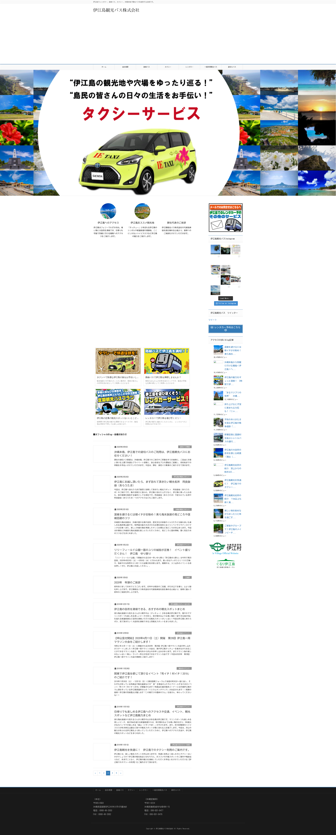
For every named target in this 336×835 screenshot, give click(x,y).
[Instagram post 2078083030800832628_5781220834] (235, 290)
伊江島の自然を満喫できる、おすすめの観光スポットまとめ (149, 609)
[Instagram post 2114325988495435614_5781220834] (235, 280)
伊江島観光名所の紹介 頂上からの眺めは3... (232, 468)
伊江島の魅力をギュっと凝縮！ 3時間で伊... (233, 380)
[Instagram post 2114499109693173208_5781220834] (225, 280)
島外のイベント (184, 668)
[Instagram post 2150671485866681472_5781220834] (235, 259)
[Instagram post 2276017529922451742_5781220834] (235, 249)
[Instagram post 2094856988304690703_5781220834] (215, 290)
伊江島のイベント (183, 545)
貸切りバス (175, 790)
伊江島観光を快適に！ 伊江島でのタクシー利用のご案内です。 (152, 749)
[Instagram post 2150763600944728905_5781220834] (225, 259)
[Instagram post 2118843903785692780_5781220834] (215, 280)
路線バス (120, 790)
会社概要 (108, 790)
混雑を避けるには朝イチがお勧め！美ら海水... (232, 350)
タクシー (131, 790)
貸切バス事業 (185, 447)
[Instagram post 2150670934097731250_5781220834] (215, 270)
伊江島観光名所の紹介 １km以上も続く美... (232, 498)
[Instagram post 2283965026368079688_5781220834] (225, 249)
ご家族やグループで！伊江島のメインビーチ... (232, 529)
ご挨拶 (187, 577)
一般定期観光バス (159, 790)
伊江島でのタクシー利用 (181, 745)
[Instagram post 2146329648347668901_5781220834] (225, 270)
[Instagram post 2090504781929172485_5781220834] (225, 290)
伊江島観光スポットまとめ (180, 604)
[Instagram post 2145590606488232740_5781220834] (235, 270)
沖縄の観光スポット (182, 509)
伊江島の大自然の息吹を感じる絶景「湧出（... (232, 453)
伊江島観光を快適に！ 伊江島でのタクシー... (232, 483)
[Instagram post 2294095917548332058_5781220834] (215, 249)
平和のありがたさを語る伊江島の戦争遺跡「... (232, 422)
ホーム (98, 790)
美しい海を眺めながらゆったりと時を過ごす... (232, 514)
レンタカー (143, 790)
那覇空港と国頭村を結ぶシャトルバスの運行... (232, 438)
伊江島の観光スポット (182, 476)
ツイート (212, 320)
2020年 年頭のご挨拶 (127, 582)
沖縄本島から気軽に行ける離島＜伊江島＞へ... (232, 365)
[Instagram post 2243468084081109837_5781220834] (215, 259)
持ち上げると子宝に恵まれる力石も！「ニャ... (232, 407)
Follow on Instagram (227, 303)
